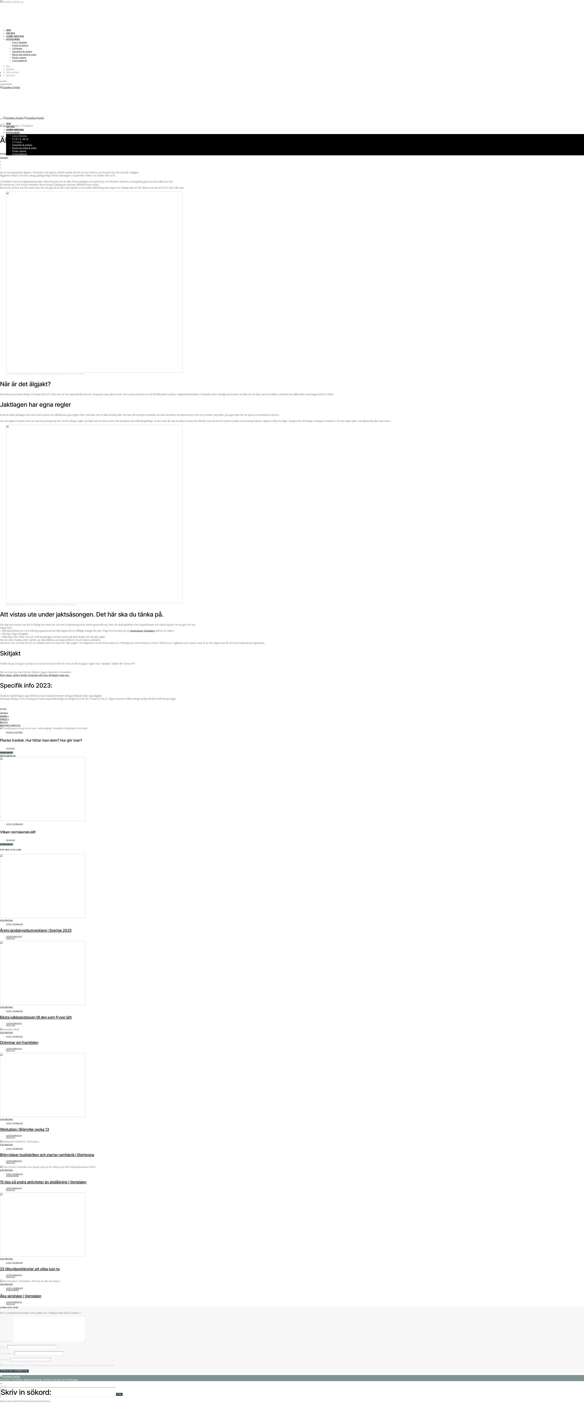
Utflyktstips (17, 48)
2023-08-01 (10, 748)
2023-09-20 (10, 840)
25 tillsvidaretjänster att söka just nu (30, 1269)
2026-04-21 (10, 938)
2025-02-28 (10, 1163)
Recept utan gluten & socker (24, 54)
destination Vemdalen (142, 630)
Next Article (8, 756)
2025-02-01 (10, 1304)
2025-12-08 (10, 1025)
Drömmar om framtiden (19, 1042)
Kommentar (6, 1341)
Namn (3, 1347)
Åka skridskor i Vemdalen (20, 1296)
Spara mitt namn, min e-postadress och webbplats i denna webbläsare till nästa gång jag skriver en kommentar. (59, 1365)
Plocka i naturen (19, 57)
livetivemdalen (14, 936)
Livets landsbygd (19, 60)
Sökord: (4, 1386)
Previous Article (10, 725)
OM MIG (10, 33)
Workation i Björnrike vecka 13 (24, 1129)
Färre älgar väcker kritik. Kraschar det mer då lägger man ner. (35, 675)
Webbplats (5, 1360)
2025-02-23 (10, 1190)
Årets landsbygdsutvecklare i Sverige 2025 (35, 930)
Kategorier (13, 39)
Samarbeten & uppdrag (22, 51)
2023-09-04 (10, 150)
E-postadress (7, 1354)
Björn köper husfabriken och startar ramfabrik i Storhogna (47, 1155)
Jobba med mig (15, 36)
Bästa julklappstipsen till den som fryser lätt (36, 1017)
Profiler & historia (20, 45)
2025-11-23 (10, 1050)
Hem (8, 30)
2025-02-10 (10, 1277)
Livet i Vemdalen (19, 42)
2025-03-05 (10, 1137)
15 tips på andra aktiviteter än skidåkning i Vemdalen (43, 1182)
